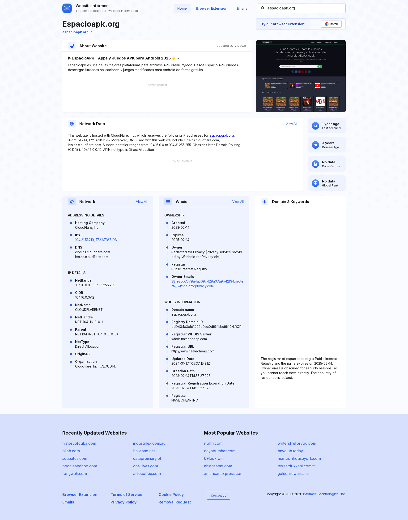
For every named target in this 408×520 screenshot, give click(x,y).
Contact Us (218, 495)
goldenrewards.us (294, 473)
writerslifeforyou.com (297, 443)
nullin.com (213, 443)
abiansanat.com (218, 466)
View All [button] (291, 124)
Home (182, 8)
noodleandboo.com (79, 466)
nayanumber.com (219, 450)
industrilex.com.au (149, 443)
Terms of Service (126, 494)
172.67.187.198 (106, 240)
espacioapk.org (75, 32)
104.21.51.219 (84, 240)
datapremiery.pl (147, 458)
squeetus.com (74, 458)
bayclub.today (290, 450)
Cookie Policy (171, 494)
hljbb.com (71, 450)
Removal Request (175, 502)
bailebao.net (144, 450)
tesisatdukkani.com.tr (296, 466)
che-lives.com (145, 466)
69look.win (214, 458)
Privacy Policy (123, 502)
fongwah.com (74, 473)
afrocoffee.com (147, 473)
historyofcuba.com (79, 443)
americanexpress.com (223, 473)
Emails (242, 8)
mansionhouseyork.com (299, 458)
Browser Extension (211, 8)
